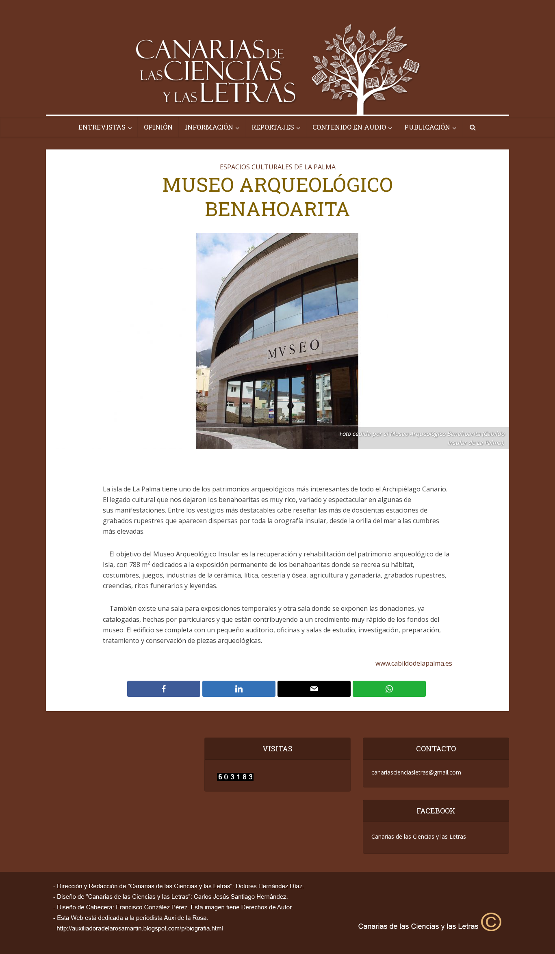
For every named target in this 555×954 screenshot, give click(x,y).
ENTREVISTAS (102, 127)
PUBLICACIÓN (427, 127)
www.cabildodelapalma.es (413, 663)
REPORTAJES (272, 127)
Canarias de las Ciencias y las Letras (418, 836)
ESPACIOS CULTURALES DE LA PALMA (278, 166)
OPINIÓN (158, 127)
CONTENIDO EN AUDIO (349, 127)
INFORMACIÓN (209, 127)
